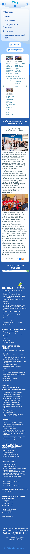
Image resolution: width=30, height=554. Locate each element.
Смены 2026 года (8, 426)
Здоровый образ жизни (10, 364)
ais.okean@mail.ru (7, 516)
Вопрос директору (9, 464)
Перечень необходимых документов (14, 437)
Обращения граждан (9, 466)
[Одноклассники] (23, 259)
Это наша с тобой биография (12, 402)
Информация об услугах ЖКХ (12, 311)
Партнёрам (6, 316)
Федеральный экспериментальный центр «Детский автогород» (14, 358)
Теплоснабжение (8, 450)
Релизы (5, 336)
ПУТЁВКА (9, 12)
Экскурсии (6, 324)
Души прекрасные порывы (11, 404)
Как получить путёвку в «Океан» (13, 422)
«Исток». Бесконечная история (12, 392)
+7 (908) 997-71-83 (7, 505)
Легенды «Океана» (9, 410)
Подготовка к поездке (9, 439)
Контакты (6, 303)
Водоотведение (8, 452)
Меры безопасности (9, 428)
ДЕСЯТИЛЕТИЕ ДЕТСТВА (11, 485)
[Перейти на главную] (15, 2)
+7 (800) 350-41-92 (7, 501)
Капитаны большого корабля (12, 394)
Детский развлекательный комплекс (14, 374)
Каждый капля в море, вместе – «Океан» (13, 407)
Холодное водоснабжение (11, 456)
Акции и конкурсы (8, 318)
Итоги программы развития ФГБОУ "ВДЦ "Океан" (14, 296)
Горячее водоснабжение (10, 454)
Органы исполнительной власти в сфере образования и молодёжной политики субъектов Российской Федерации (14, 432)
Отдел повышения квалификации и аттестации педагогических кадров (14, 371)
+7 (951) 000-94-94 (7, 491)
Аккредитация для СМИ (10, 332)
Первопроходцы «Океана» (11, 400)
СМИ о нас (6, 340)
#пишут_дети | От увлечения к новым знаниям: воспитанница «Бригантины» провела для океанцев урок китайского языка (10, 106)
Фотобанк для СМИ (9, 342)
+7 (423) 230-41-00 (5, 3)
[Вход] (27, 3)
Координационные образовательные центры (14, 361)
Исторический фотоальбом (11, 398)
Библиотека (6, 376)
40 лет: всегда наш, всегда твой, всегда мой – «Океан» (13, 414)
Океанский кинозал (9, 412)
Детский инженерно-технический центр (13, 354)
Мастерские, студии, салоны (12, 366)
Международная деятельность (12, 322)
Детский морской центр (10, 378)
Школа (5, 368)
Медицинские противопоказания (13, 424)
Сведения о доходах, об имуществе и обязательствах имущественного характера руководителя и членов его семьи (14, 307)
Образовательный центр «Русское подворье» (13, 351)
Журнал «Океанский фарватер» (13, 334)
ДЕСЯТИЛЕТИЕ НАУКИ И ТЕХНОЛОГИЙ (11, 482)
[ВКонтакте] (20, 259)
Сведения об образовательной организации (12, 291)
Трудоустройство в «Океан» (11, 294)
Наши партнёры (8, 320)
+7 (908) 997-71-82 (7, 503)
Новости (5, 338)
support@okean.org (15, 539)
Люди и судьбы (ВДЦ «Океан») (12, 396)
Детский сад (7, 380)
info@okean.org (2, 3)
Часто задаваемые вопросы (12, 476)
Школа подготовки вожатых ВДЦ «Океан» (13, 300)
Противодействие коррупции (12, 314)
